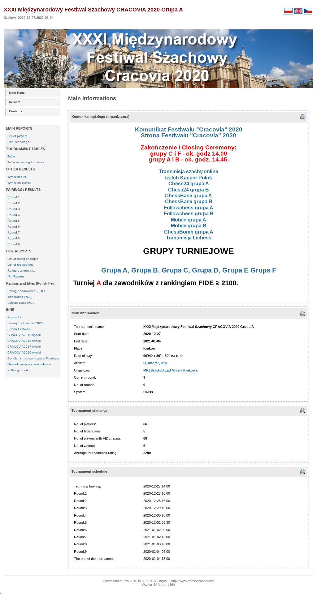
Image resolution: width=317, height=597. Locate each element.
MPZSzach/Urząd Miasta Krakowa (170, 370)
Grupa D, (206, 270)
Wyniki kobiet (16, 176)
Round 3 (13, 209)
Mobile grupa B (188, 225)
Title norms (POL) (19, 296)
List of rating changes (22, 258)
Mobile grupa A (188, 219)
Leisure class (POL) (21, 302)
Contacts (15, 111)
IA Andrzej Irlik (155, 363)
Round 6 (13, 226)
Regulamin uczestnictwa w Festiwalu (33, 358)
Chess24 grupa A (188, 183)
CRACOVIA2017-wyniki (24, 346)
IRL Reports (15, 276)
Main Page (17, 92)
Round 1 (13, 197)
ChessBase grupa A (188, 195)
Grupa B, (145, 270)
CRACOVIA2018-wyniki (24, 340)
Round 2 (13, 203)
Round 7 (13, 232)
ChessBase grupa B (188, 201)
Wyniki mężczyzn (19, 182)
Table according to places (25, 162)
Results (14, 102)
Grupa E (235, 270)
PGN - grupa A (17, 370)
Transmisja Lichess (188, 237)
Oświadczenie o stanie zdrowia (29, 364)
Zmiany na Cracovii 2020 (25, 323)
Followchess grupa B (189, 213)
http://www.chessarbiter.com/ (193, 581)
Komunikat (15, 317)
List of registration (20, 264)
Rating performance (21, 270)
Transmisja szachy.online (188, 171)
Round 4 (13, 215)
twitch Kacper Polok (188, 177)
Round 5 (13, 220)
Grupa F (263, 270)
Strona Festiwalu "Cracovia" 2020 (188, 135)
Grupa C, (176, 270)
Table (11, 156)
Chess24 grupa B (188, 189)
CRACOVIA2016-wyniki (24, 352)
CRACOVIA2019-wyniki (24, 335)
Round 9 (13, 244)
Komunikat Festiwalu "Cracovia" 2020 (188, 129)
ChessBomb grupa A (188, 231)
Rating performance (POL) (26, 291)
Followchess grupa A (188, 207)
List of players (17, 136)
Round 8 (13, 238)
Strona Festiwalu (19, 329)
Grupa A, (115, 270)
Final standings (18, 142)
